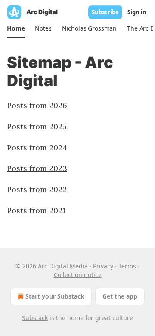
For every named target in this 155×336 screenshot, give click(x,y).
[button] (16, 28)
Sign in (136, 12)
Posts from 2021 (36, 210)
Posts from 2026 (37, 105)
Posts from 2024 (37, 147)
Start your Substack (54, 296)
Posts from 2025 (37, 126)
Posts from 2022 (37, 189)
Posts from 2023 (37, 168)
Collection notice (78, 275)
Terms (127, 266)
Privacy (103, 266)
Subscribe (105, 12)
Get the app (119, 296)
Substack (35, 318)
